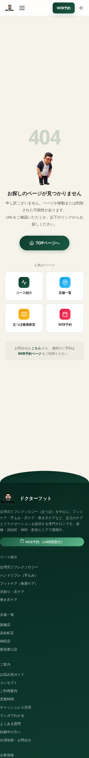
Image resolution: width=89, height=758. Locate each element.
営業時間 (7, 699)
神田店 (5, 641)
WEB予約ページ (29, 353)
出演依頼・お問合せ (15, 740)
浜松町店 (7, 633)
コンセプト (8, 682)
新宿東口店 (8, 649)
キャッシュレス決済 (15, 707)
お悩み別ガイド (12, 674)
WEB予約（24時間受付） (44, 542)
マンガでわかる (12, 715)
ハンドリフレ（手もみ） (19, 575)
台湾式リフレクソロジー (19, 567)
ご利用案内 (8, 691)
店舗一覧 (65, 292)
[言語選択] (81, 8)
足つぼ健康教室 (24, 324)
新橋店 (5, 625)
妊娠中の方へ (10, 732)
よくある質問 (10, 723)
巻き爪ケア (8, 599)
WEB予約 (63, 8)
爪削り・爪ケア (12, 591)
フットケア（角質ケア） (19, 583)
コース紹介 (24, 292)
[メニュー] (22, 8)
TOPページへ (48, 243)
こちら (36, 348)
